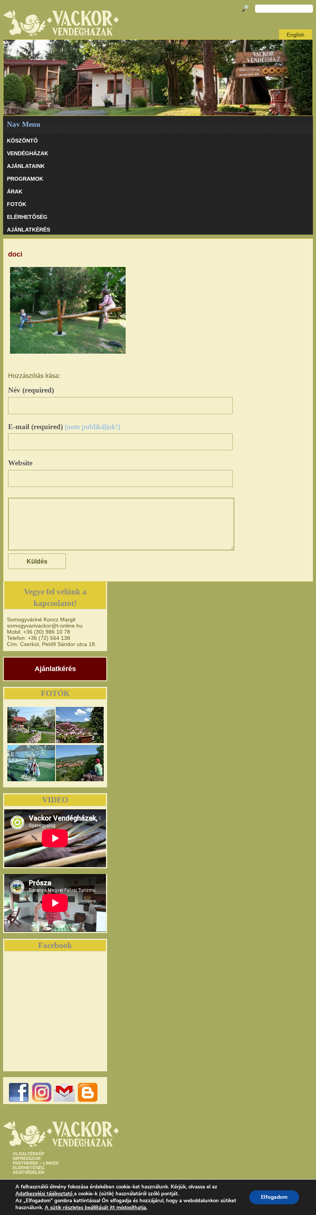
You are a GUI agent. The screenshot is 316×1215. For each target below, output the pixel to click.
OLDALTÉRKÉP (28, 1153)
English (295, 35)
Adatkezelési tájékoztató (43, 1193)
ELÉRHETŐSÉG (27, 217)
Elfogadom (274, 1197)
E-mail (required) (64, 427)
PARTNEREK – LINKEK (36, 1163)
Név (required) (31, 390)
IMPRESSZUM (26, 1158)
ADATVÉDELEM (28, 1172)
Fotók (16, 204)
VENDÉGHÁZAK (27, 153)
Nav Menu (23, 124)
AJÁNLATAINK (26, 166)
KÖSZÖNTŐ (22, 141)
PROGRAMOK (25, 179)
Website (20, 463)
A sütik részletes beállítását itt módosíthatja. (96, 1207)
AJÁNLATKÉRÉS (28, 230)
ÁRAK (14, 191)
